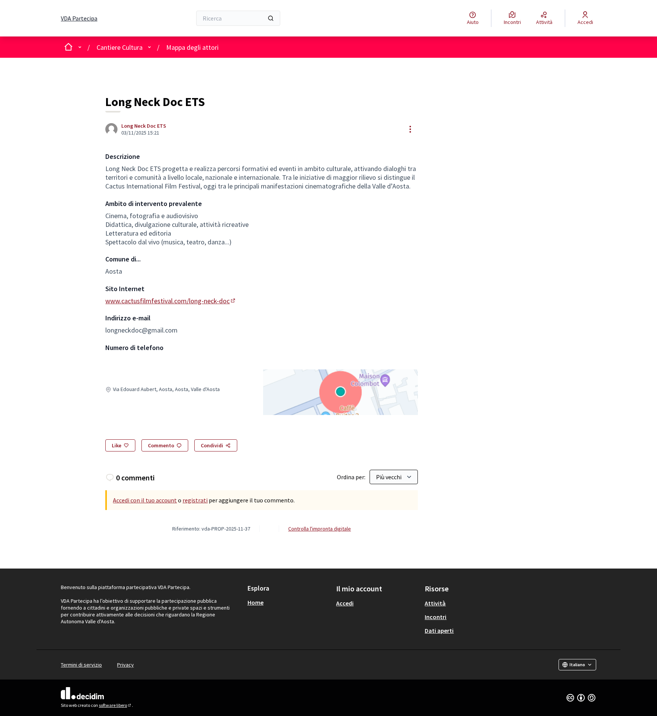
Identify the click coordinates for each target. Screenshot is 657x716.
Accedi (345, 603)
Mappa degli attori (192, 47)
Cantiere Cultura (120, 47)
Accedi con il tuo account (145, 500)
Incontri (435, 617)
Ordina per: (351, 477)
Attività (435, 603)
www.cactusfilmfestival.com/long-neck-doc (170, 300)
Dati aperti (439, 630)
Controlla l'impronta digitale (319, 528)
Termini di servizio (81, 664)
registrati (195, 500)
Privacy (125, 664)
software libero (115, 705)
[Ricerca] (271, 18)
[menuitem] (289, 602)
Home (255, 602)
